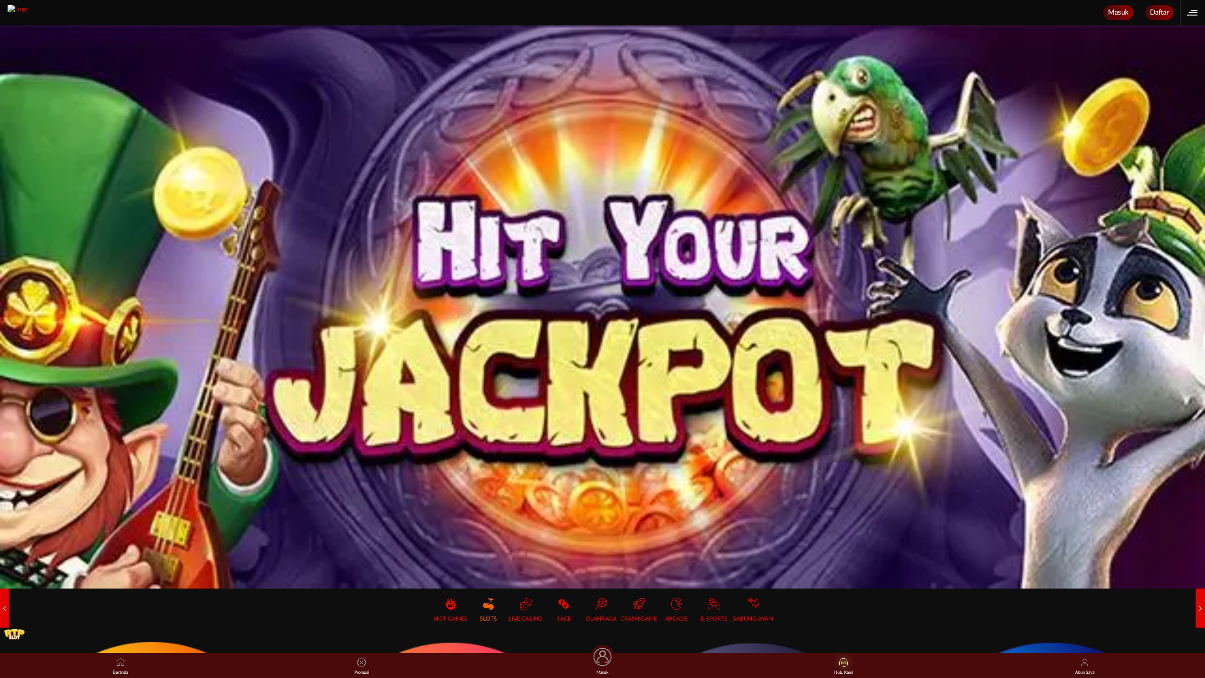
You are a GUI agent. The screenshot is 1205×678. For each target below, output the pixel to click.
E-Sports (714, 619)
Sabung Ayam (753, 619)
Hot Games (450, 619)
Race (563, 619)
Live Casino (526, 619)
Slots (488, 619)
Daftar (1159, 12)
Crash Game (638, 619)
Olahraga (601, 619)
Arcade (676, 619)
